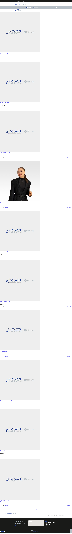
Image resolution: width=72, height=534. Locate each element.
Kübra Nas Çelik (4, 102)
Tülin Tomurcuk (4, 500)
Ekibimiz (39, 10)
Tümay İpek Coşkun (5, 152)
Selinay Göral (3, 202)
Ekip (0, 54)
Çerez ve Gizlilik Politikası (54, 515)
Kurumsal (36, 10)
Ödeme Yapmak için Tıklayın (62, 515)
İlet (42, 4)
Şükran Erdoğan (4, 53)
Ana (32, 4)
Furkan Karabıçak (5, 301)
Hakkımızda (35, 4)
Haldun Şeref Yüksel (6, 351)
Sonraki (39, 509)
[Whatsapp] (56, 7)
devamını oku (69, 58)
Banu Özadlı (3, 450)
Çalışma (40, 4)
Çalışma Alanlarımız (44, 10)
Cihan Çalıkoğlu (4, 252)
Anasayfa (32, 10)
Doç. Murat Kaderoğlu (6, 401)
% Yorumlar (6, 58)
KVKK (48, 515)
